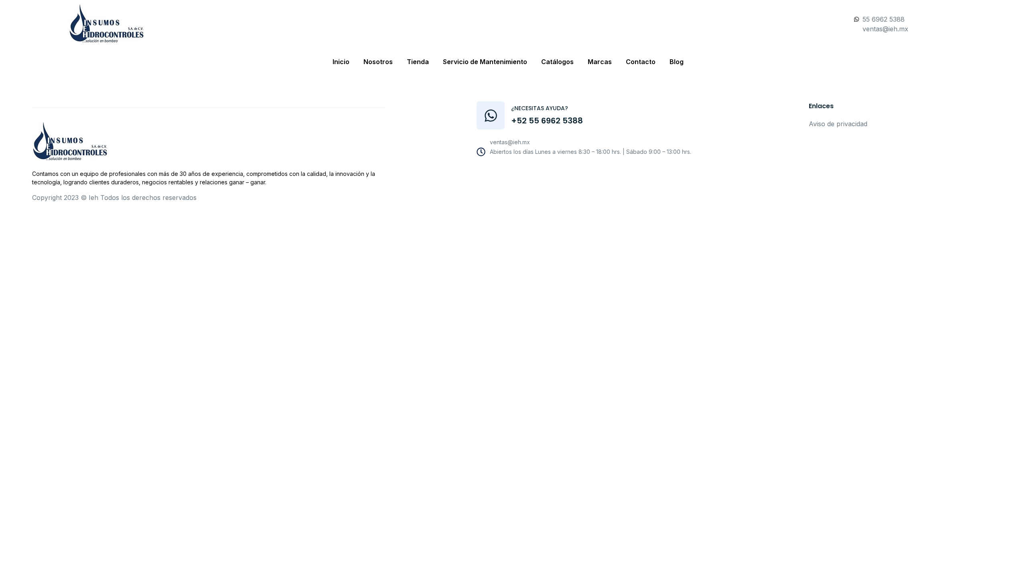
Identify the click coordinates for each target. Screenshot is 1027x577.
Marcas (600, 62)
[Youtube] (601, 173)
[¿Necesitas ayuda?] (491, 115)
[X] (619, 173)
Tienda (418, 62)
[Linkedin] (637, 173)
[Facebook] (583, 173)
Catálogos (557, 62)
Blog (677, 62)
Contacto (641, 62)
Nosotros (378, 62)
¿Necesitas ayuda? (539, 108)
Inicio (341, 62)
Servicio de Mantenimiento (485, 62)
